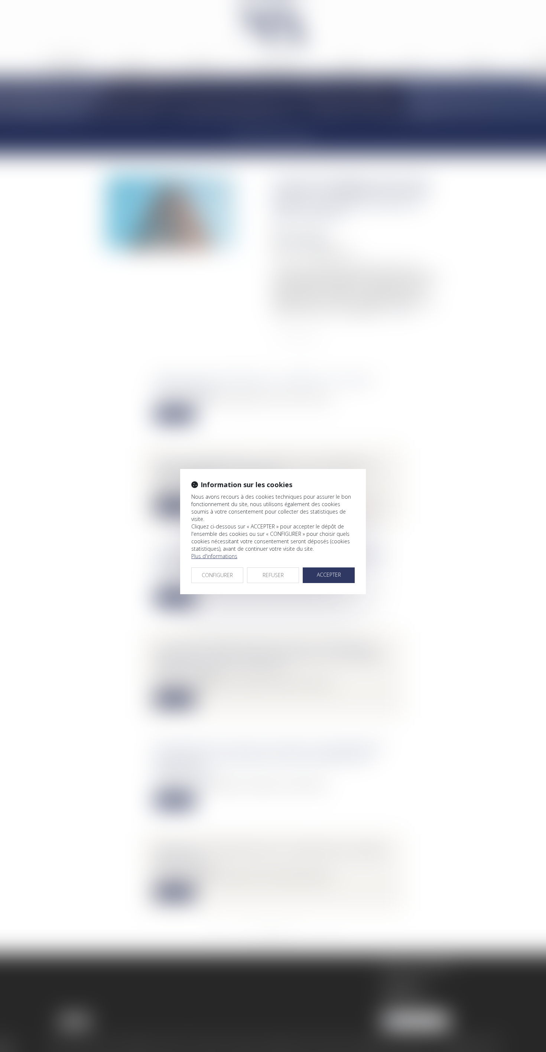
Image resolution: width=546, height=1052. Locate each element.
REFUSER (273, 575)
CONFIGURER (217, 575)
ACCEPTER (329, 574)
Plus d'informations (214, 556)
